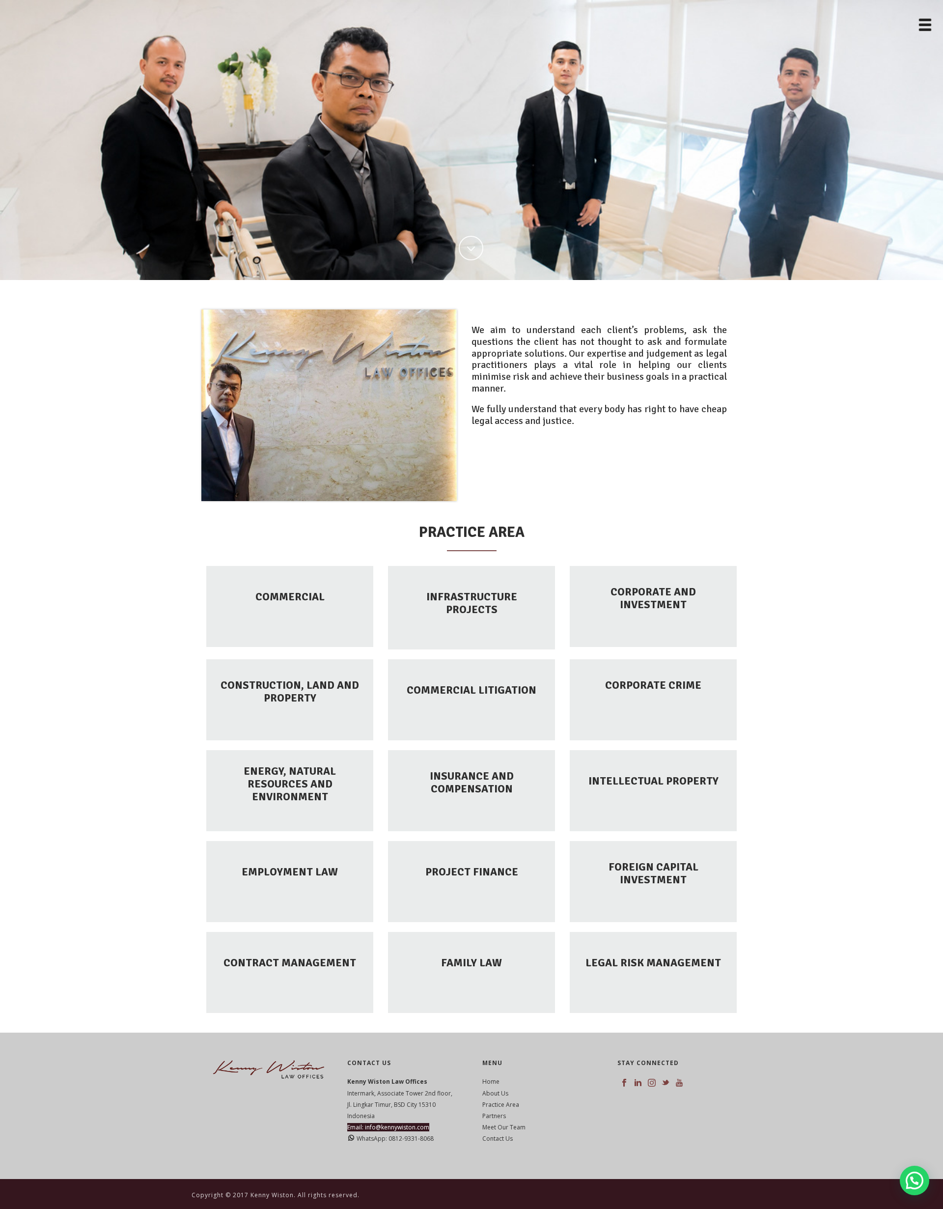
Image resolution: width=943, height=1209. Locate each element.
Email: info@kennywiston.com (388, 1127)
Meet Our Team (504, 1127)
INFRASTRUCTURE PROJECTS (471, 603)
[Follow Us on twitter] (665, 1083)
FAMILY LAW (471, 962)
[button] (914, 1180)
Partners (494, 1116)
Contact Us (497, 1138)
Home (490, 1081)
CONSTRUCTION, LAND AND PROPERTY (290, 691)
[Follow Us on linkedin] (638, 1083)
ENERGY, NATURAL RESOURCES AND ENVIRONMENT (290, 783)
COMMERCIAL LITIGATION (471, 690)
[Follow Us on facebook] (624, 1083)
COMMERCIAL (290, 596)
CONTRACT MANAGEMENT (289, 962)
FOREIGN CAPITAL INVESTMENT (653, 873)
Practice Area (500, 1104)
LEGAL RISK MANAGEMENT (653, 962)
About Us (495, 1093)
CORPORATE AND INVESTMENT (653, 598)
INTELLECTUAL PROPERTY (653, 780)
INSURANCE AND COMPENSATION (472, 782)
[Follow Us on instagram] (652, 1083)
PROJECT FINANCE (471, 871)
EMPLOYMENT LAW (290, 871)
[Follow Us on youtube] (679, 1083)
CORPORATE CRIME (653, 685)
